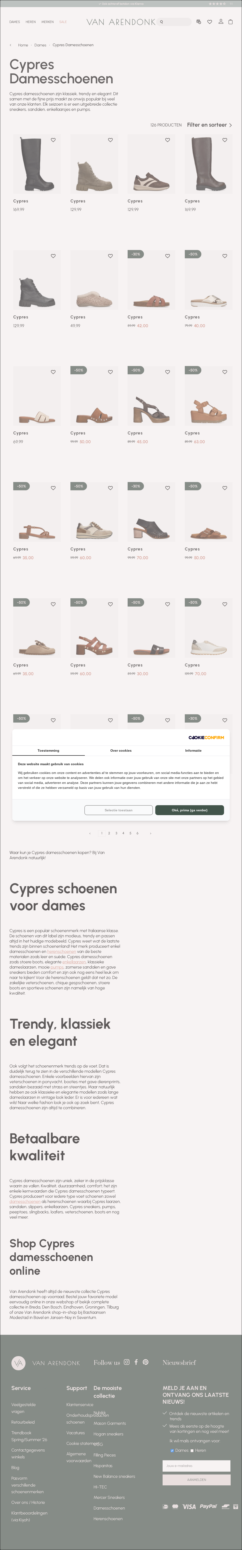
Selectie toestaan (119, 810)
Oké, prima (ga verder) (189, 810)
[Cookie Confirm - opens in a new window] (206, 737)
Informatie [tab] (193, 750)
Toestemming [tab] (48, 750)
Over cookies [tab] (121, 750)
